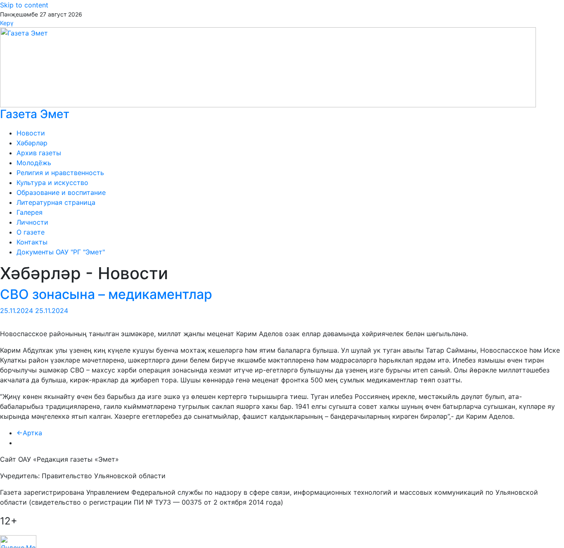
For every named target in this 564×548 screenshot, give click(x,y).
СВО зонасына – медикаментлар (106, 294)
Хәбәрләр (32, 143)
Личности (32, 222)
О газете (31, 232)
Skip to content (24, 5)
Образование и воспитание (61, 192)
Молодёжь (34, 163)
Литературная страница (56, 202)
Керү (6, 22)
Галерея (30, 212)
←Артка (29, 433)
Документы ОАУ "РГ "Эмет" (61, 252)
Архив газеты (39, 153)
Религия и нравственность (60, 172)
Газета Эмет (34, 114)
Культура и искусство (52, 182)
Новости (31, 133)
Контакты (32, 242)
